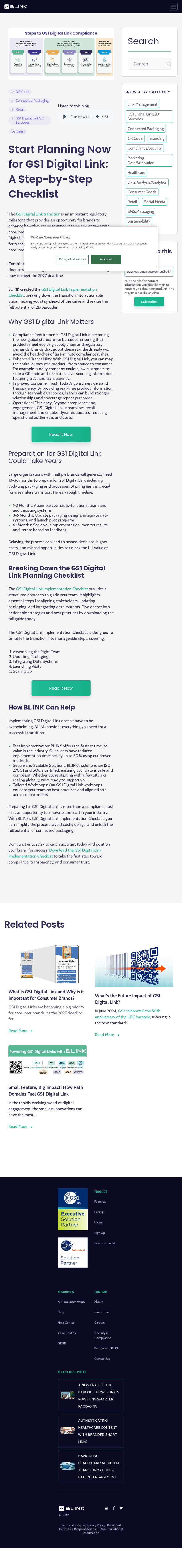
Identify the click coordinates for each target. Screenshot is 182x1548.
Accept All (106, 259)
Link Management (142, 104)
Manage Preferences (72, 259)
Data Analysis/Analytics (147, 182)
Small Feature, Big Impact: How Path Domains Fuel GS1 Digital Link (45, 1090)
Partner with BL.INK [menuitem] (107, 1348)
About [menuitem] (98, 1302)
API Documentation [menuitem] (71, 1302)
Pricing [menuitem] (98, 1212)
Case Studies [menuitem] (67, 1333)
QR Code (21, 92)
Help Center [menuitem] (66, 1323)
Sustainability (139, 221)
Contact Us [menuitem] (102, 1359)
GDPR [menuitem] (62, 1343)
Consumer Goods (142, 192)
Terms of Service (73, 1525)
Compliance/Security (145, 148)
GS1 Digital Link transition (38, 214)
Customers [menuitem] (102, 1312)
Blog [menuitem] (61, 1312)
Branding (157, 138)
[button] (64, 116)
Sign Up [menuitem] (99, 1233)
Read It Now (61, 434)
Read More (17, 1030)
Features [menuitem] (100, 1202)
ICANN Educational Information (103, 1531)
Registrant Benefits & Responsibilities (90, 1527)
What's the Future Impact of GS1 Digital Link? (127, 999)
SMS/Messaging (141, 211)
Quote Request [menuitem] (104, 1243)
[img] (97, 116)
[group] (86, 116)
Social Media (154, 202)
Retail (18, 109)
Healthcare (136, 172)
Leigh (18, 131)
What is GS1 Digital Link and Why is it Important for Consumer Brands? (46, 995)
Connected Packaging (30, 100)
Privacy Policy (96, 1525)
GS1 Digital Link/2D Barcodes (28, 120)
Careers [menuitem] (99, 1323)
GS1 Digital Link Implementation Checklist (52, 589)
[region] (91, 248)
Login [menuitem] (98, 1222)
